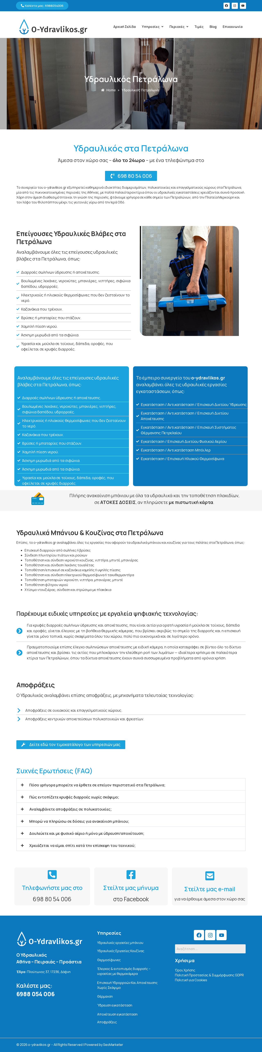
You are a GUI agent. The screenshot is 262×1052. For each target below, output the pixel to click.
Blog (213, 26)
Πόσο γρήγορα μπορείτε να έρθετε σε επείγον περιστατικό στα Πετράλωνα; (97, 784)
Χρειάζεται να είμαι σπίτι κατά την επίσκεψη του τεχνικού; (82, 845)
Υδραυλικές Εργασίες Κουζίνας (120, 951)
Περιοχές (176, 26)
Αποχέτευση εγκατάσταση (117, 1014)
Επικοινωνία (233, 26)
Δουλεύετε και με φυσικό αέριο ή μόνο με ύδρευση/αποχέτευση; (86, 833)
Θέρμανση (105, 996)
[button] (152, 26)
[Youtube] (243, 6)
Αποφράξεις (107, 1022)
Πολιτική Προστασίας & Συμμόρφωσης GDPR (209, 975)
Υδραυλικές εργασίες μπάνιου (120, 942)
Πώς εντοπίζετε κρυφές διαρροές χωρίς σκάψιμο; (74, 797)
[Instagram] (235, 6)
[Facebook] (227, 6)
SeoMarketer (113, 1044)
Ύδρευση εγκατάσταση (114, 1005)
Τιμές (198, 26)
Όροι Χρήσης (185, 970)
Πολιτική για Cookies (191, 980)
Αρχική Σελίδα (124, 26)
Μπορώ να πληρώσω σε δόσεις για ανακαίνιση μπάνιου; (79, 821)
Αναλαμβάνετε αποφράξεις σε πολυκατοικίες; (70, 809)
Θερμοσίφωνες (109, 960)
